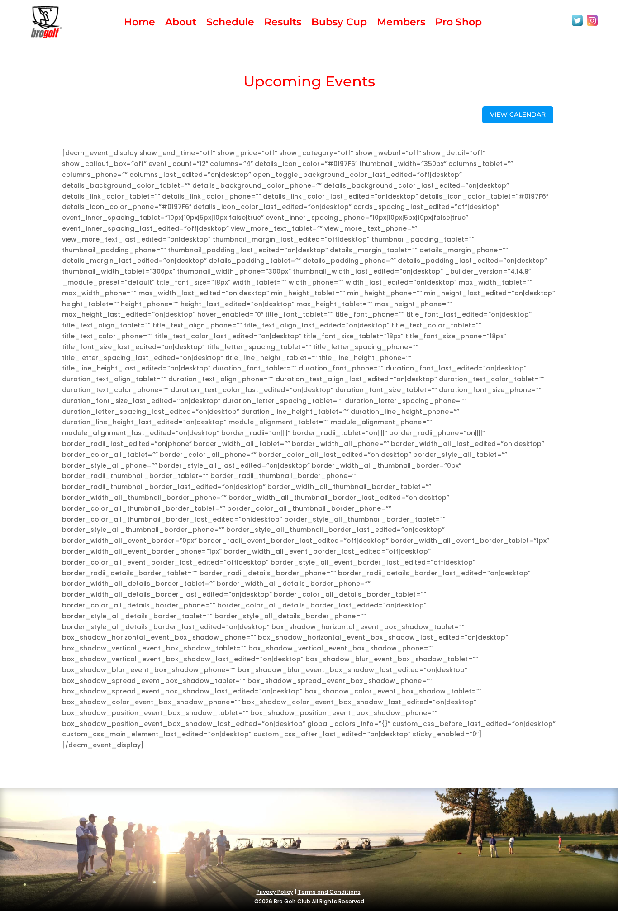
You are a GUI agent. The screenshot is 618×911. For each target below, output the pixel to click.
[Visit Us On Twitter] (577, 25)
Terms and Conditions (329, 892)
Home (139, 23)
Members (401, 23)
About (180, 23)
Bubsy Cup (339, 23)
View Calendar (518, 114)
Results (282, 23)
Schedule (230, 23)
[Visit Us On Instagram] (592, 25)
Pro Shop (458, 23)
